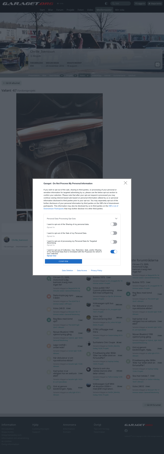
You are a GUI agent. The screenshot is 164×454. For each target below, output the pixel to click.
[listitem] (82, 218)
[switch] (113, 224)
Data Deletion (67, 270)
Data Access (82, 270)
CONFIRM (63, 261)
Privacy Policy (96, 270)
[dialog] (82, 227)
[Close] (126, 183)
